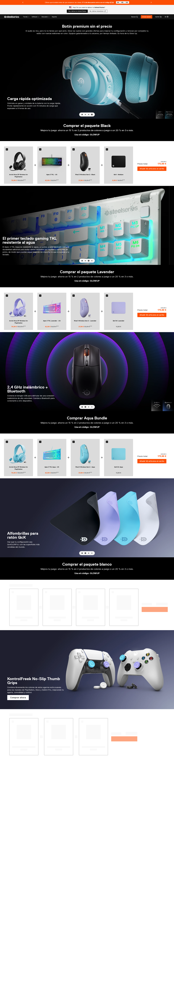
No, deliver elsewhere (97, 11)
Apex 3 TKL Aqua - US (52, 550)
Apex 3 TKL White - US (51, 696)
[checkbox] (7, 232)
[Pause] (82, 197)
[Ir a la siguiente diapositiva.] (151, 2)
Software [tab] (34, 17)
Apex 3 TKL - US (51, 257)
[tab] (134, 16)
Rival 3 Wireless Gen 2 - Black (85, 257)
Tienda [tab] (25, 17)
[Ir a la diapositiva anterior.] (23, 2)
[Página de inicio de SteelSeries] (12, 17)
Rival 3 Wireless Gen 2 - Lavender (85, 404)
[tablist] (36, 16)
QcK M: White (118, 696)
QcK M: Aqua (118, 550)
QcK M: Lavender (118, 404)
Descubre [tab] (45, 17)
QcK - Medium (118, 257)
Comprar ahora (19, 775)
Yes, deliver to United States (77, 11)
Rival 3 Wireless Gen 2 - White (85, 696)
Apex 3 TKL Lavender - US (52, 404)
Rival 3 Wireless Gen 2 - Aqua (85, 550)
